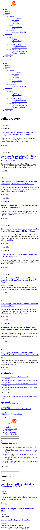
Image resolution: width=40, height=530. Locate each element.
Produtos (11, 37)
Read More (24, 141)
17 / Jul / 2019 (5, 125)
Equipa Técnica (17, 27)
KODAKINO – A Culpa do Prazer (11, 414)
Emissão (11, 16)
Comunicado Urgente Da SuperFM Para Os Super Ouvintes (19, 380)
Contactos (15, 28)
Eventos (7, 13)
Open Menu (5, 60)
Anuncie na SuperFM (19, 32)
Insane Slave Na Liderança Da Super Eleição (14, 377)
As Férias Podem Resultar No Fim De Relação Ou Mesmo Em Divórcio (19, 206)
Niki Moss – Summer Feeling (10, 403)
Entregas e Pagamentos (19, 51)
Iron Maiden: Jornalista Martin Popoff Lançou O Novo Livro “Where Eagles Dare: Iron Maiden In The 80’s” (19, 158)
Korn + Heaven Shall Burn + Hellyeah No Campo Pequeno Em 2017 (17, 485)
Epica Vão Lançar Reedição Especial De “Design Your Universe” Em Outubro (17, 133)
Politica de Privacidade (12, 432)
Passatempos (8, 34)
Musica (14, 42)
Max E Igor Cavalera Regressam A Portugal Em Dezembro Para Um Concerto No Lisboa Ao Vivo (20, 355)
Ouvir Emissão (17, 18)
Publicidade (12, 30)
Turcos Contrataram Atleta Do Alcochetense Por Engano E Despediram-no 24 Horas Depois (20, 230)
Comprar (3, 491)
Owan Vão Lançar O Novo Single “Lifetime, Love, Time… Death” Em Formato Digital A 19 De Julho (20, 280)
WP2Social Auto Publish (13, 528)
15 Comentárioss (6, 378)
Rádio (6, 14)
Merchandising (17, 41)
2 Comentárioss (5, 385)
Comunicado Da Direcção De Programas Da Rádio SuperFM (19, 387)
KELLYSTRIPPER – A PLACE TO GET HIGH (16, 409)
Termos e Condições (18, 53)
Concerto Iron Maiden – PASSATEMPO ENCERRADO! (19, 384)
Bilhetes (14, 39)
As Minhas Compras (15, 44)
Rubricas (15, 21)
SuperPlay (15, 23)
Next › (5, 369)
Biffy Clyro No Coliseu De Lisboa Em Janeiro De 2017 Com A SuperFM (19, 498)
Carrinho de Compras (19, 46)
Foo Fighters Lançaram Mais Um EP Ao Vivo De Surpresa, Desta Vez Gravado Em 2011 (19, 183)
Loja (6, 35)
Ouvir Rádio (8, 56)
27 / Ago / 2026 (5, 402)
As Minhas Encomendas (19, 48)
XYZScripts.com (29, 528)
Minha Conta (9, 55)
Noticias (7, 11)
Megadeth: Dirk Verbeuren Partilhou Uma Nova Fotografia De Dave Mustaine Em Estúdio (20, 328)
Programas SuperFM (11, 429)
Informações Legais (15, 49)
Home (6, 9)
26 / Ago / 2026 (5, 407)
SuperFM (11, 25)
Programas (15, 20)
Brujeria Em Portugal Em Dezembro (15, 520)
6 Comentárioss (5, 382)
